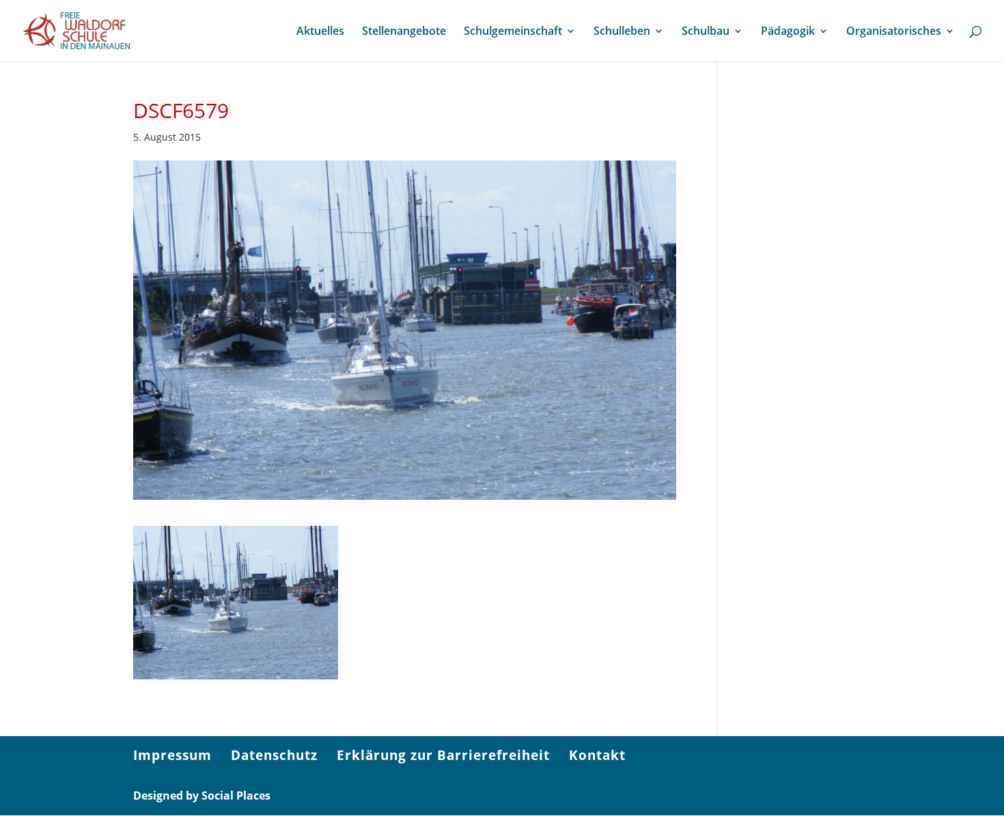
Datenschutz (274, 755)
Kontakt (597, 755)
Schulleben (622, 32)
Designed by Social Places (201, 795)
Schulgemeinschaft (513, 32)
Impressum (172, 755)
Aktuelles (320, 32)
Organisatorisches (893, 32)
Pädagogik (788, 32)
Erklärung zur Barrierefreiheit (443, 755)
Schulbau (705, 32)
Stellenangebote (404, 32)
